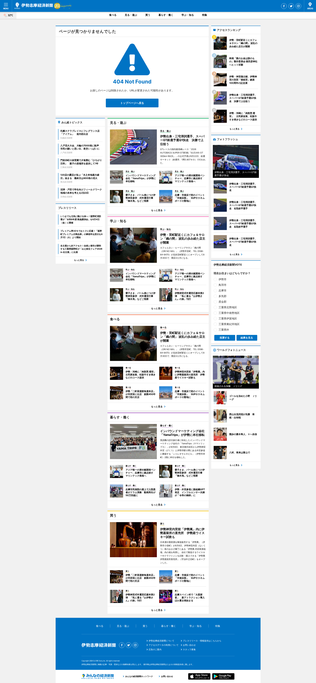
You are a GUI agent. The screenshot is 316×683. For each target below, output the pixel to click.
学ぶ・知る (188, 14)
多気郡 (222, 296)
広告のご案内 (155, 649)
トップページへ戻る (132, 103)
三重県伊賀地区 (228, 318)
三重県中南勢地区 (229, 312)
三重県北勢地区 (228, 307)
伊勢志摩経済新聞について (161, 640)
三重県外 (224, 329)
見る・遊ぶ (131, 14)
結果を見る (247, 337)
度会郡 (222, 301)
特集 (204, 14)
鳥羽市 (222, 284)
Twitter (291, 6)
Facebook (284, 6)
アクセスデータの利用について (164, 645)
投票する (225, 337)
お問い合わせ (189, 645)
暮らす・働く (165, 14)
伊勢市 (222, 279)
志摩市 (222, 290)
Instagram (298, 6)
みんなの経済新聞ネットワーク (97, 676)
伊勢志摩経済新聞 (33, 5)
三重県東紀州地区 (229, 324)
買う (147, 14)
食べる (113, 14)
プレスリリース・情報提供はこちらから (202, 640)
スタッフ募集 (189, 649)
